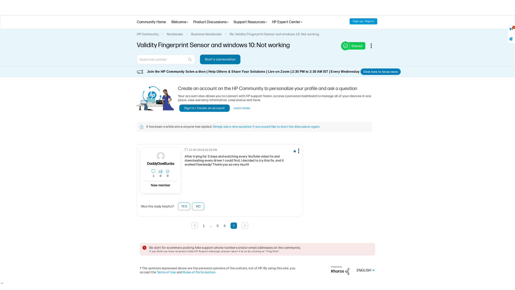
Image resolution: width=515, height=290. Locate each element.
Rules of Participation (199, 272)
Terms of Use (166, 272)
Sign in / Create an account (204, 108)
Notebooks (175, 34)
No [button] (198, 206)
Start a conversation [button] (220, 59)
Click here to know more (380, 71)
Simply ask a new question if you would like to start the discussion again (266, 126)
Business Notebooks (206, 34)
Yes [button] (184, 206)
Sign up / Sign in (363, 21)
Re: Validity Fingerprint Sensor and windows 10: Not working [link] (274, 34)
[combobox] (166, 59)
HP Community (148, 34)
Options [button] (373, 46)
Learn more (242, 108)
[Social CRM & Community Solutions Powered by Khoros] (340, 270)
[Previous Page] (195, 225)
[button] (298, 152)
